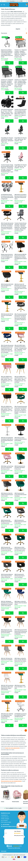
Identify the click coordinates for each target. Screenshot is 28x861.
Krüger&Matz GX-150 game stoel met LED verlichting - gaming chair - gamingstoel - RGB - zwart (7, 140)
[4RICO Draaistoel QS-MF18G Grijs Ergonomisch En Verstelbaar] (21, 512)
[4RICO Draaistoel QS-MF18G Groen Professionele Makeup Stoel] (7, 512)
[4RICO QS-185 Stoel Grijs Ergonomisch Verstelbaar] (7, 650)
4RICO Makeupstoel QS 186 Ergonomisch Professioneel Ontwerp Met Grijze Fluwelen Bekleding (21, 632)
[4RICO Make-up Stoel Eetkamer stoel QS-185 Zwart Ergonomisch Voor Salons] (21, 650)
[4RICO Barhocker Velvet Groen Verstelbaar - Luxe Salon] (21, 677)
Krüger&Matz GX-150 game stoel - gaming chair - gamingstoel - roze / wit (21, 166)
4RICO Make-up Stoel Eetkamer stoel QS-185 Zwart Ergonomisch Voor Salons (20, 660)
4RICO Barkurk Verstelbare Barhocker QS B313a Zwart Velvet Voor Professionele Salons (20, 196)
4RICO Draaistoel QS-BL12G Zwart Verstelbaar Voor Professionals (7, 286)
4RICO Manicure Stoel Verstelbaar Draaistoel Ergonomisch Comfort (7, 495)
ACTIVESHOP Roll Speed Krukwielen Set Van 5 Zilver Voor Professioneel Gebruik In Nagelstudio (7, 196)
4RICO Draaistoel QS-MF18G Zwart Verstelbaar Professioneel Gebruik (6, 549)
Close (14, 851)
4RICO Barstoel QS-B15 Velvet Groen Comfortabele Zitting (7, 315)
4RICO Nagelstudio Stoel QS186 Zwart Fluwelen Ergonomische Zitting (7, 631)
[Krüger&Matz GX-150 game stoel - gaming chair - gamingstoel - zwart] (21, 130)
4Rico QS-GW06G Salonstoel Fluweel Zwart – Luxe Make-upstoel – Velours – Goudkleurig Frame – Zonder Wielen (7, 409)
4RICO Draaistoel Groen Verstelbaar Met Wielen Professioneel (20, 468)
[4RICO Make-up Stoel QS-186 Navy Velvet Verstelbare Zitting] (21, 593)
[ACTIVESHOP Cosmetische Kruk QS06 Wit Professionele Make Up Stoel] (21, 706)
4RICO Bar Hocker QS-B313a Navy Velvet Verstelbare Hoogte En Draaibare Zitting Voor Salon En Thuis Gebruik (21, 287)
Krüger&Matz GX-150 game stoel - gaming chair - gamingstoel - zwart (21, 139)
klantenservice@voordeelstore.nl (10, 826)
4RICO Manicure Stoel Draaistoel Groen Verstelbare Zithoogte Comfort (20, 549)
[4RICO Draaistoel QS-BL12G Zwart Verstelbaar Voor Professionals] (7, 276)
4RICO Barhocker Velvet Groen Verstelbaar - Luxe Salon (20, 687)
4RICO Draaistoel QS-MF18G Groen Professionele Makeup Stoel (6, 522)
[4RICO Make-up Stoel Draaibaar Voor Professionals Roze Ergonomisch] (7, 458)
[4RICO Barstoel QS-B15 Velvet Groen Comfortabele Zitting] (7, 306)
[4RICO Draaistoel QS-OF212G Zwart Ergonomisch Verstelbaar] (21, 566)
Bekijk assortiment (2, 4)
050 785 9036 (6, 824)
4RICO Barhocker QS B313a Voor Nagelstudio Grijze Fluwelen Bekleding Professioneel (7, 716)
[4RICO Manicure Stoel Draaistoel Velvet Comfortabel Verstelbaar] (21, 430)
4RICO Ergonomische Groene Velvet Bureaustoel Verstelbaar (20, 495)
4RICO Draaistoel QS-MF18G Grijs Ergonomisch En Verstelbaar (20, 522)
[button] (1, 1)
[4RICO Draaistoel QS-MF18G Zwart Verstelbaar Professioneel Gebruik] (7, 539)
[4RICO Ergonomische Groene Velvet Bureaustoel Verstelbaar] (21, 485)
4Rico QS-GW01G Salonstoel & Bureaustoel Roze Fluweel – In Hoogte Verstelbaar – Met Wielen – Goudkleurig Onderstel (21, 348)
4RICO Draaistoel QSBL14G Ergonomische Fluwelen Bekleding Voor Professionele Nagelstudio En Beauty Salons (21, 257)
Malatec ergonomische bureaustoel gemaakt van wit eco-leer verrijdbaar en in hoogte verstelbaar (7, 256)
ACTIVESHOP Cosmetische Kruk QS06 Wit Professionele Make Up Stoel (21, 715)
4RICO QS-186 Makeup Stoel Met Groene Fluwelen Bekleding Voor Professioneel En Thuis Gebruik (7, 603)
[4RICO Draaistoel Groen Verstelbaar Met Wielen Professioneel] (21, 458)
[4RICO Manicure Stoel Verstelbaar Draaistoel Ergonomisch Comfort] (7, 485)
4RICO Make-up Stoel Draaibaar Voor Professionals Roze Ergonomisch (7, 468)
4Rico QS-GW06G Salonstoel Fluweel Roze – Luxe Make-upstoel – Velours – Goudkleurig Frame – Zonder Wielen (7, 379)
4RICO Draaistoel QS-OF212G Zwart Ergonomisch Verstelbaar (20, 576)
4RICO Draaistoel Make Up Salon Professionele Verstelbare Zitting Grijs (7, 576)
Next (26, 730)
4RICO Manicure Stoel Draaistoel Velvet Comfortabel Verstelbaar (21, 439)
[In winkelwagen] (9, 62)
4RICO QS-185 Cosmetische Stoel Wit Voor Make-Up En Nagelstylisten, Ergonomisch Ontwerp (7, 687)
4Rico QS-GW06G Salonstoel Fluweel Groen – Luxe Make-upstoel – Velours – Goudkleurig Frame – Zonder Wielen (20, 379)
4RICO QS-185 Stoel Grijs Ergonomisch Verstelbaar (6, 659)
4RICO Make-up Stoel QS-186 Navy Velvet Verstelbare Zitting (21, 603)
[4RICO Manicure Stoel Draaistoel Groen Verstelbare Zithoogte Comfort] (21, 539)
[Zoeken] (4, 4)
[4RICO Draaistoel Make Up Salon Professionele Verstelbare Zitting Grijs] (7, 566)
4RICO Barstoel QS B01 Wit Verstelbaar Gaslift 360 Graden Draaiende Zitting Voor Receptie (7, 439)
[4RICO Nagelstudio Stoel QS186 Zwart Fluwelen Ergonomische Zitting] (7, 622)
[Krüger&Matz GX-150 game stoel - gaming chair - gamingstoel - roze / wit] (21, 157)
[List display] (26, 33)
